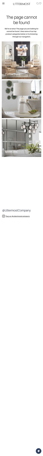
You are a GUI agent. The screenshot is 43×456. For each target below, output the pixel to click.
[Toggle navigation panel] (3, 3)
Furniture (13, 74)
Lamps (10, 113)
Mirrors (11, 151)
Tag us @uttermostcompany (18, 216)
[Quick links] (38, 451)
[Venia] (21, 3)
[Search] (37, 3)
